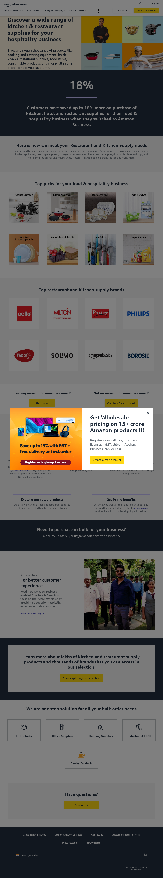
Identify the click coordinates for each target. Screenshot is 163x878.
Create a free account (107, 460)
